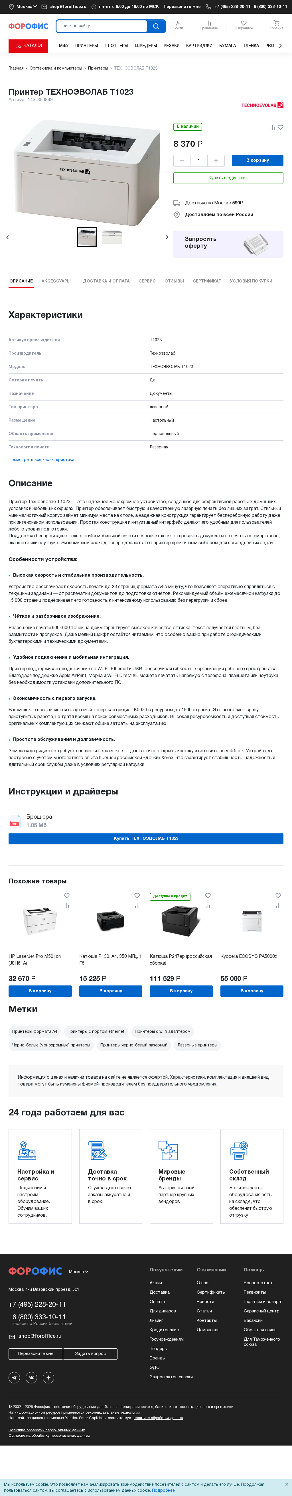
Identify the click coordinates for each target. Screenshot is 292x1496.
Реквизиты (255, 1292)
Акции (156, 1283)
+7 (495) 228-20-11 (232, 7)
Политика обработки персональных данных (47, 1430)
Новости (205, 1302)
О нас (202, 1283)
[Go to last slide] (8, 237)
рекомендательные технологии (113, 1412)
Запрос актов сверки (171, 1377)
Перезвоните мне (182, 7)
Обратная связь (260, 1330)
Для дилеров (163, 1311)
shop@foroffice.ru (67, 7)
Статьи (204, 1311)
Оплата (157, 1302)
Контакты (207, 1321)
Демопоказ (208, 1330)
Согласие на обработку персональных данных (49, 1436)
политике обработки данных (158, 1418)
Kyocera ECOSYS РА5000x (248, 957)
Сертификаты (211, 1292)
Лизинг (156, 1321)
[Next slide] (167, 237)
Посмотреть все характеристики (41, 460)
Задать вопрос (90, 1354)
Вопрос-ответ (258, 1283)
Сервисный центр (261, 1311)
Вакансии (253, 1321)
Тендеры (158, 1349)
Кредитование (164, 1330)
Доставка (160, 1292)
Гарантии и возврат (263, 1302)
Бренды (157, 1358)
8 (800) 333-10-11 (270, 7)
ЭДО (155, 1368)
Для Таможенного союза (262, 1342)
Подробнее (163, 1491)
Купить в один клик (228, 178)
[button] (87, 237)
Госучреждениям (167, 1339)
